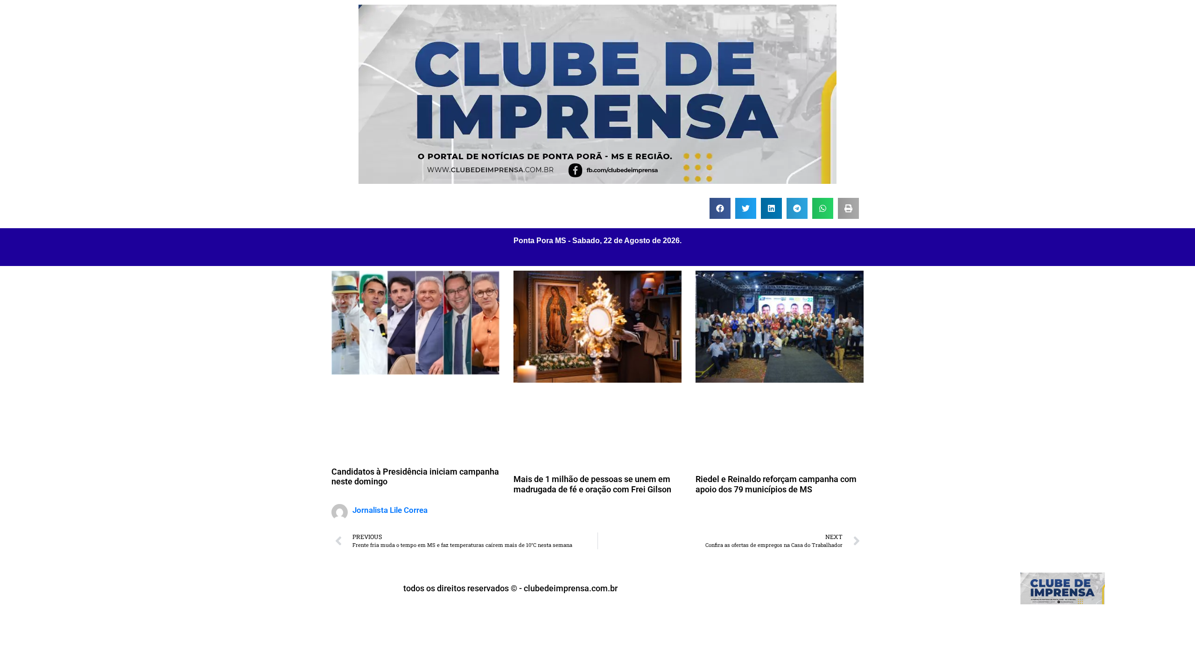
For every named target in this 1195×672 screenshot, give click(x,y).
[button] (720, 208)
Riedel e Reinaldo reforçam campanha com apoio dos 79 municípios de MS (776, 484)
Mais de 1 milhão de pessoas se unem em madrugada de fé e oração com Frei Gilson (592, 484)
